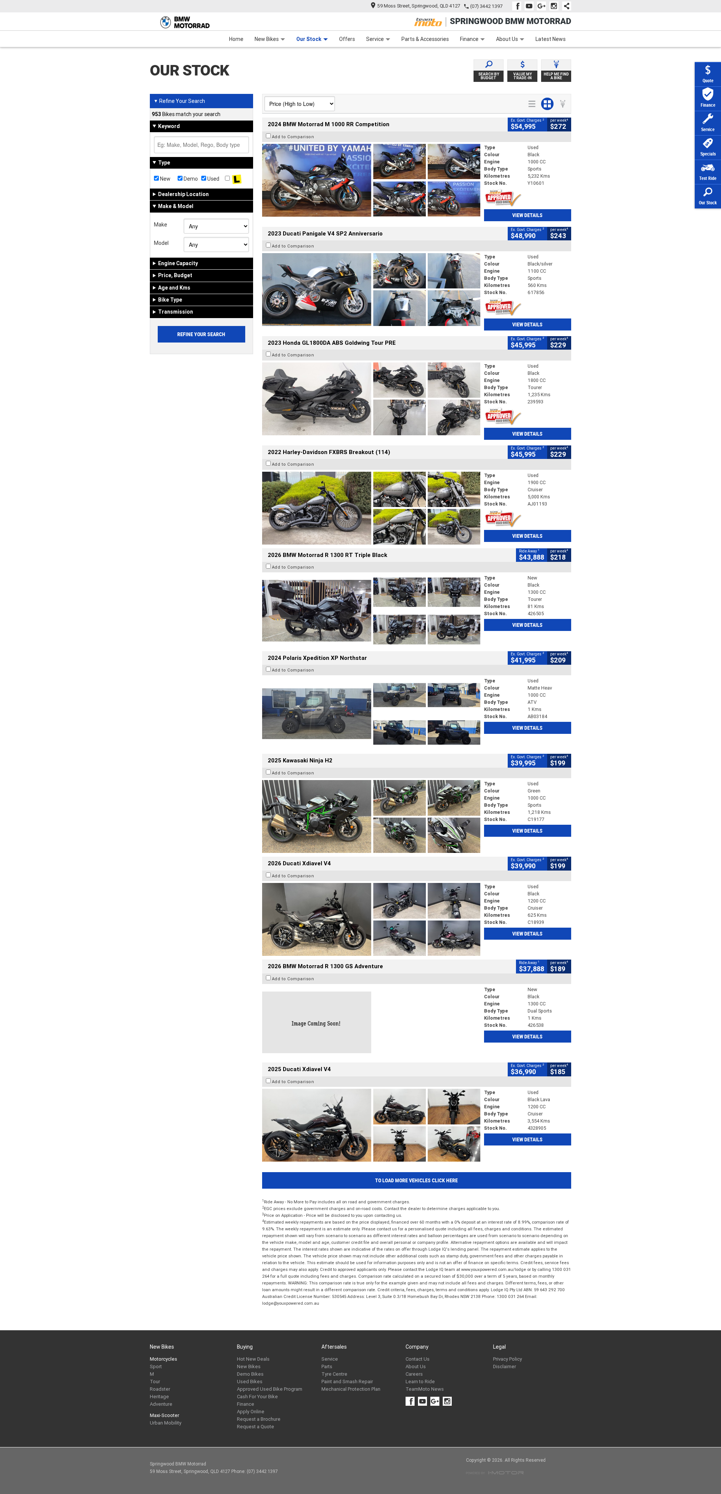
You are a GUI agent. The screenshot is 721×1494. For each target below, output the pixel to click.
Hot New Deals (253, 1359)
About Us (507, 39)
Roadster (160, 1389)
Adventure (161, 1404)
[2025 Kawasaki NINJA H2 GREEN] (371, 816)
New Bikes (267, 39)
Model (161, 243)
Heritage (159, 1396)
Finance (469, 39)
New (164, 178)
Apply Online (250, 1411)
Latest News (550, 39)
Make (160, 224)
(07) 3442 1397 (486, 6)
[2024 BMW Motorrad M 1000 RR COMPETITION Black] (371, 180)
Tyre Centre (334, 1374)
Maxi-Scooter (164, 1415)
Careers (414, 1374)
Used (212, 178)
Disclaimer (504, 1366)
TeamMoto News (425, 1389)
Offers (347, 39)
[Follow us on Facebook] (518, 6)
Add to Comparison (293, 136)
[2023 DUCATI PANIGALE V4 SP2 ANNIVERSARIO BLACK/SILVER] (371, 289)
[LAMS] (237, 178)
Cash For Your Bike (257, 1396)
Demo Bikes (250, 1374)
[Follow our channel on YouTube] (531, 6)
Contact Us (418, 1359)
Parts (326, 1366)
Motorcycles (163, 1359)
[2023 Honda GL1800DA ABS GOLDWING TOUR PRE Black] (371, 398)
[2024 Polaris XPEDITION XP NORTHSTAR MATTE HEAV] (371, 713)
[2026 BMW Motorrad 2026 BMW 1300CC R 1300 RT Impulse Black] (371, 610)
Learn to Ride (420, 1381)
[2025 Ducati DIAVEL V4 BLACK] (371, 919)
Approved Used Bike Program (269, 1389)
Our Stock (308, 39)
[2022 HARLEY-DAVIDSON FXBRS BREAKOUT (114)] (371, 508)
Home (236, 39)
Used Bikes (249, 1381)
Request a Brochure (259, 1419)
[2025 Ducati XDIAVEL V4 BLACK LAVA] (371, 1125)
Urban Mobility (165, 1423)
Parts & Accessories (425, 39)
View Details (527, 215)
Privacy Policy (507, 1359)
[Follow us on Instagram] (555, 6)
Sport (156, 1366)
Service (375, 39)
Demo (190, 178)
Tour (155, 1381)
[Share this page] (564, 6)
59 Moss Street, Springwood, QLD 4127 (418, 6)
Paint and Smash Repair (347, 1381)
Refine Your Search (179, 101)
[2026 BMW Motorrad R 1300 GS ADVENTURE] (371, 1022)
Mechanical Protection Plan (350, 1389)
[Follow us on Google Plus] (543, 6)
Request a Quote (255, 1426)
